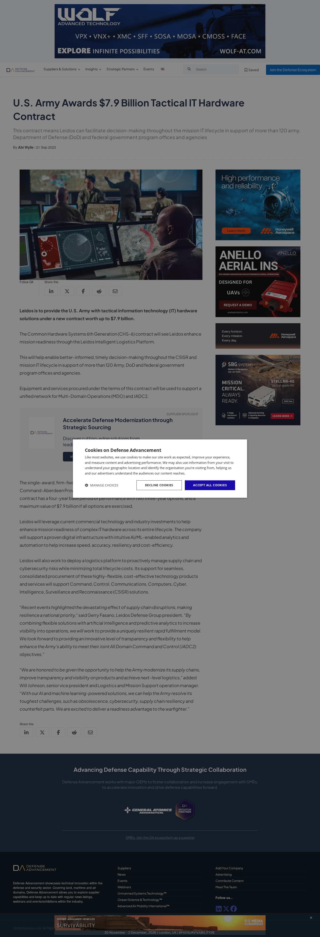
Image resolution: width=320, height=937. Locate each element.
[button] (101, 485)
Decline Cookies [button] (159, 485)
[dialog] (160, 468)
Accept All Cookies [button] (210, 485)
